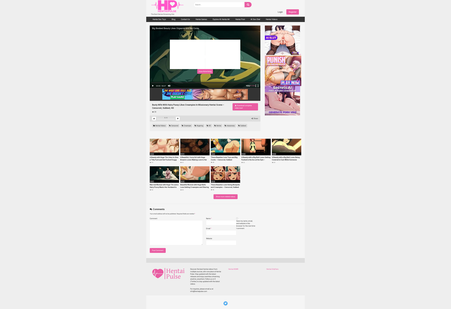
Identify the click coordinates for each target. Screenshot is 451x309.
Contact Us (185, 19)
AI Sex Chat (255, 19)
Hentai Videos (271, 19)
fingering (199, 126)
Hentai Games (201, 19)
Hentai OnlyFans (272, 269)
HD (209, 126)
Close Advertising (205, 71)
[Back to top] (443, 301)
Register (293, 12)
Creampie (187, 126)
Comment (153, 218)
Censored (174, 126)
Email (208, 228)
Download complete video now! (243, 107)
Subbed (243, 126)
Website (209, 238)
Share (255, 118)
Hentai (218, 126)
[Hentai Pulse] (167, 6)
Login (280, 12)
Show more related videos (225, 197)
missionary (230, 126)
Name (209, 218)
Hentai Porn (240, 19)
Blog (173, 19)
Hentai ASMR (233, 269)
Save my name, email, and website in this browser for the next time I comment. (245, 224)
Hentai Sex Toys (159, 19)
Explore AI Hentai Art (221, 19)
